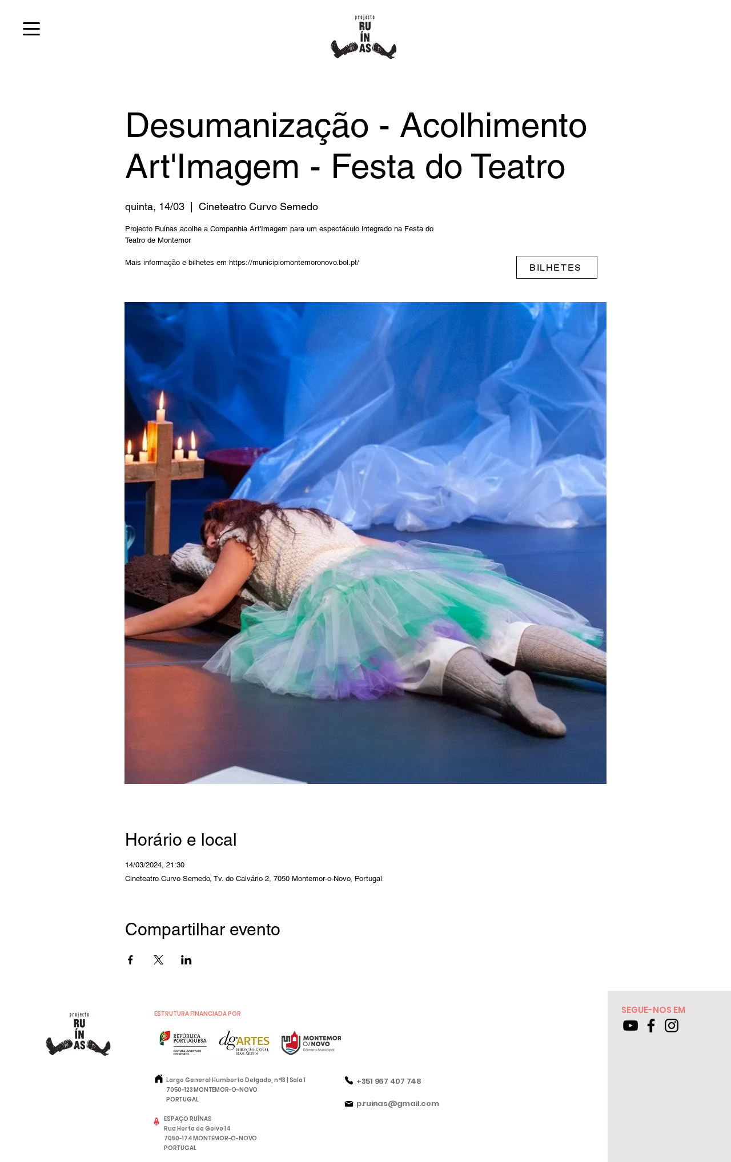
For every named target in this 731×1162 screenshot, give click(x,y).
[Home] (158, 1078)
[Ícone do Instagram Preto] (671, 1025)
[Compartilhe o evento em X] (158, 959)
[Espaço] (156, 1121)
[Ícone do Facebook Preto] (651, 1025)
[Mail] (349, 1103)
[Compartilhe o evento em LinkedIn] (186, 959)
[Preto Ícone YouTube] (630, 1025)
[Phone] (349, 1080)
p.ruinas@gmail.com (397, 1103)
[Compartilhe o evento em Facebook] (130, 959)
